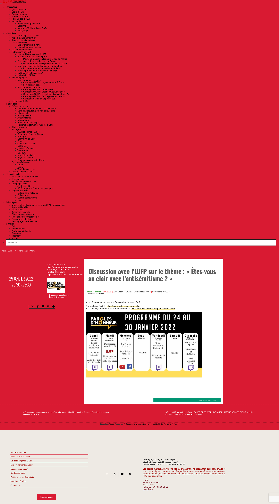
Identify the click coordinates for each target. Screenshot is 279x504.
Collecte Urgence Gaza (21, 461)
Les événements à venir (21, 465)
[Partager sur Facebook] (37, 306)
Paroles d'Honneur (93, 292)
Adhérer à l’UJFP (18, 452)
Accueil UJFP (7, 251)
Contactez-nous (17, 473)
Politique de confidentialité (22, 477)
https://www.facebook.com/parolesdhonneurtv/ (153, 308)
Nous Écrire (148, 489)
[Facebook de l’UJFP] (107, 474)
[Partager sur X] (32, 306)
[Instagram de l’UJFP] (129, 474)
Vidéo (101, 294)
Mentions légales (18, 481)
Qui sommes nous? (19, 469)
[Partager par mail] (48, 306)
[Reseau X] (114, 474)
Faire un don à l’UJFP (20, 456)
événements (18, 251)
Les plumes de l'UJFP (142, 292)
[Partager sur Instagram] (43, 306)
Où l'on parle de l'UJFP (161, 292)
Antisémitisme (30, 251)
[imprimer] (53, 306)
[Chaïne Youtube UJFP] (122, 474)
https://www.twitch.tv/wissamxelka (123, 306)
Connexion (15, 485)
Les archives (46, 497)
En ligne (129, 292)
